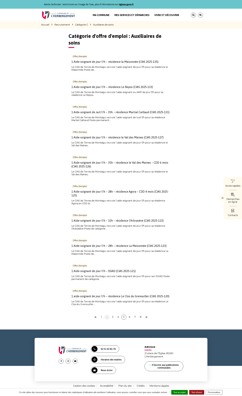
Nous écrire (106, 370)
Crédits (141, 386)
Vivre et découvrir (166, 15)
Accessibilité (106, 386)
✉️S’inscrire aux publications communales (164, 366)
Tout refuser (196, 392)
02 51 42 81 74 (108, 349)
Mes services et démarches (131, 15)
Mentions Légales (159, 386)
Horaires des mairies (111, 359)
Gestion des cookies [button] (84, 386)
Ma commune (101, 15)
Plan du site (125, 386)
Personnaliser (214, 392)
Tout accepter (179, 392)
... (107, 317)
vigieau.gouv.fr (126, 4)
